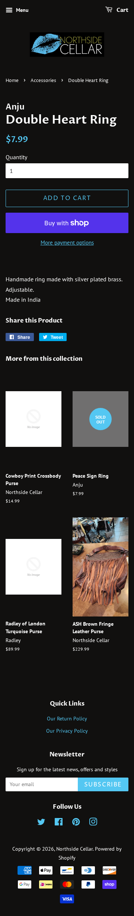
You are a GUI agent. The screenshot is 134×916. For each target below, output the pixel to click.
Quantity (16, 157)
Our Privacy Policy (67, 730)
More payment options (67, 242)
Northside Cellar (74, 848)
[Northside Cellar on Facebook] (58, 823)
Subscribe (103, 785)
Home (12, 81)
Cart (121, 10)
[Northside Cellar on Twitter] (41, 823)
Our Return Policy (67, 718)
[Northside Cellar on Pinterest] (76, 823)
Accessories (43, 81)
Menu (22, 10)
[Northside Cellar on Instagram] (93, 823)
